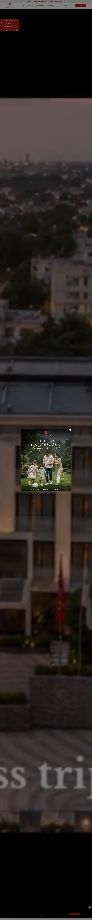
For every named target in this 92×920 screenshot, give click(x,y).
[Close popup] (70, 430)
